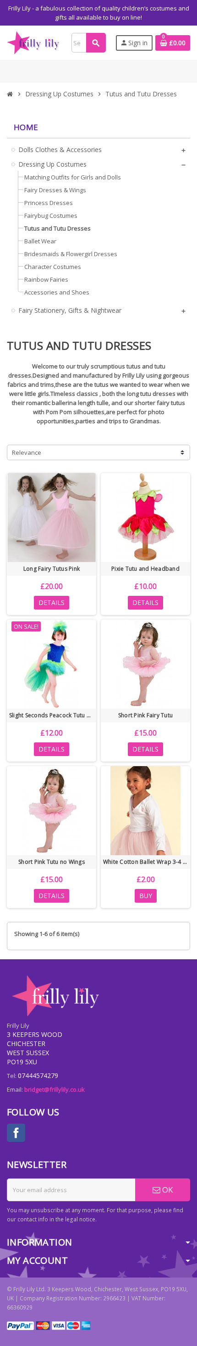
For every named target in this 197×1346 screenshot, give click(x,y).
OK (166, 1189)
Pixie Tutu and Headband (145, 569)
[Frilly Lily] (34, 42)
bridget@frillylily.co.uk (54, 1089)
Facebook (16, 1133)
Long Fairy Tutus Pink (51, 569)
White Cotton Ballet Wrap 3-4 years (145, 862)
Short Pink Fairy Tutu (145, 715)
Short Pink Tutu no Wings (51, 862)
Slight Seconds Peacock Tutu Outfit (51, 715)
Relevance (26, 452)
